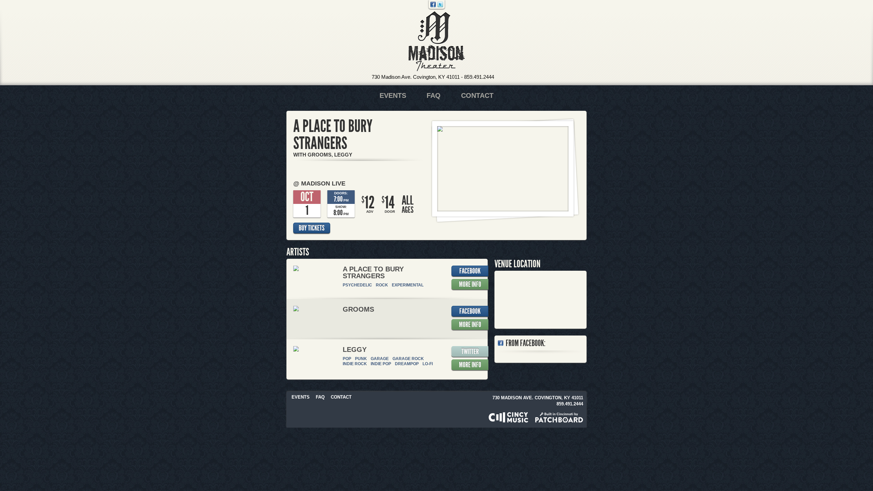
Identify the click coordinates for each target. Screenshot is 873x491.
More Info (470, 284)
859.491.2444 (479, 77)
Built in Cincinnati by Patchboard (559, 417)
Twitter (440, 4)
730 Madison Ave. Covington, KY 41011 (416, 77)
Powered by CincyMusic (508, 417)
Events (393, 95)
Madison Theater (437, 41)
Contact (477, 95)
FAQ (434, 95)
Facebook (433, 4)
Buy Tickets (312, 228)
